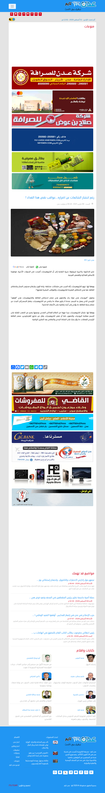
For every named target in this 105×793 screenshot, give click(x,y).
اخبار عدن (16, 742)
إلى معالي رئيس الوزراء (87, 701)
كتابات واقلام (85, 650)
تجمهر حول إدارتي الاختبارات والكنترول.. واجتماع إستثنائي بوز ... (65, 580)
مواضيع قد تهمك (83, 573)
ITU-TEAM (13, 786)
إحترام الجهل (91, 665)
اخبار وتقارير (15, 746)
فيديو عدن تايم (14, 765)
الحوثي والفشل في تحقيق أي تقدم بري (35, 701)
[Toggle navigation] (12, 6)
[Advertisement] (52, 47)
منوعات (16, 761)
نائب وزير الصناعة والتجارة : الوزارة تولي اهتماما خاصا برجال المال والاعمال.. (37, 745)
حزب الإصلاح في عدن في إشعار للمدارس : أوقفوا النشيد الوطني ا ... (63, 615)
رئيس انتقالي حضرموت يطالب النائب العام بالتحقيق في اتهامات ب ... (63, 633)
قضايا (17, 757)
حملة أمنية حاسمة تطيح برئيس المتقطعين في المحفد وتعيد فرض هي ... (61, 598)
